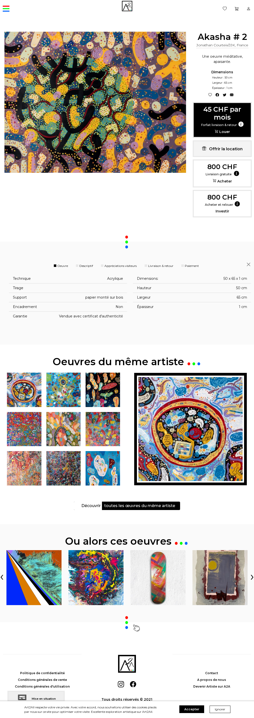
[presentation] (2, 576)
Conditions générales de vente (42, 680)
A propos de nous (211, 680)
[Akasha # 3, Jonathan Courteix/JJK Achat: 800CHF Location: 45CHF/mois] (190, 429)
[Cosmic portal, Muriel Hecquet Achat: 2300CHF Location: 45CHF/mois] (96, 577)
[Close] (248, 264)
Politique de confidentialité (42, 673)
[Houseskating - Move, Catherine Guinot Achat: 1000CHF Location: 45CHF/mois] (158, 577)
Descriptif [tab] (86, 266)
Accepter (191, 709)
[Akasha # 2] (95, 102)
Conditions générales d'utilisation (42, 686)
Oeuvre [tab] (62, 266)
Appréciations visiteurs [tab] (120, 266)
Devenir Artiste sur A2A (211, 686)
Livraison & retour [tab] (160, 266)
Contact (211, 673)
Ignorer (220, 709)
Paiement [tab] (192, 266)
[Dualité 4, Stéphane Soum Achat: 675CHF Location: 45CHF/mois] (34, 577)
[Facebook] (217, 95)
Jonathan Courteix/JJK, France (222, 45)
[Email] (231, 95)
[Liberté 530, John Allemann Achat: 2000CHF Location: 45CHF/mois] (220, 577)
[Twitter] (224, 95)
